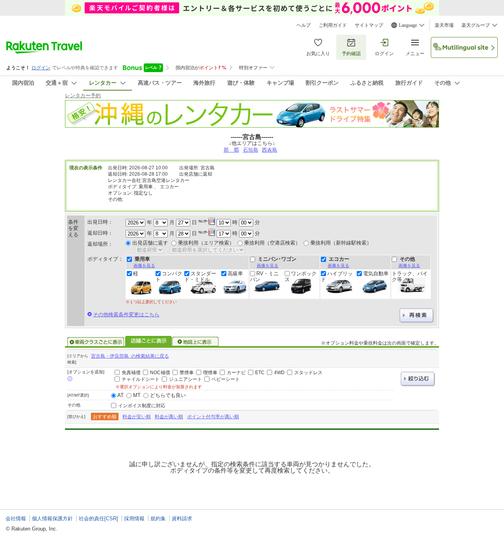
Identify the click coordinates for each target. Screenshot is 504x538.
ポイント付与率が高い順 (213, 416)
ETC (260, 372)
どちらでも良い (168, 395)
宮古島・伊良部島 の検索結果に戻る (130, 356)
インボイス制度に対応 (141, 405)
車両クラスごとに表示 (95, 342)
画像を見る (144, 265)
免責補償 (131, 372)
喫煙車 (210, 372)
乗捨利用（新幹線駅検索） (341, 243)
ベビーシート (225, 379)
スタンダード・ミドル (200, 276)
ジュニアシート (185, 379)
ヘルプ (303, 25)
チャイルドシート (140, 379)
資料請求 (182, 518)
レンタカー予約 (83, 95)
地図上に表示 (195, 342)
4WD (279, 372)
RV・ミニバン (264, 276)
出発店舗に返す (150, 243)
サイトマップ (369, 25)
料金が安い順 (136, 416)
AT (120, 395)
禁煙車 (187, 372)
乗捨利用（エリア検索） (206, 243)
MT (137, 395)
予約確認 (351, 53)
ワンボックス (301, 276)
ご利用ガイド (333, 25)
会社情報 (16, 518)
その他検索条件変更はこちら (126, 314)
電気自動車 (376, 273)
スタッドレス (308, 372)
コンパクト (169, 276)
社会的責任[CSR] (98, 518)
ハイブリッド (337, 276)
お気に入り (318, 53)
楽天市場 (444, 25)
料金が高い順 (169, 416)
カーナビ (236, 372)
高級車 (235, 273)
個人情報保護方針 (52, 518)
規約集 (158, 518)
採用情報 (134, 518)
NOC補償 (160, 372)
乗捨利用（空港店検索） (272, 243)
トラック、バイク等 (410, 276)
